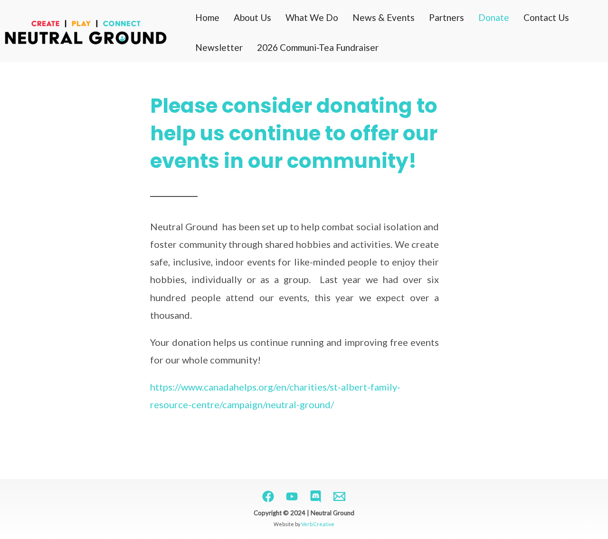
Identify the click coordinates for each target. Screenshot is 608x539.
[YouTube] (292, 496)
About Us (252, 17)
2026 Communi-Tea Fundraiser (318, 47)
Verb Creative (317, 524)
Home (207, 17)
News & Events (383, 17)
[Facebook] (268, 496)
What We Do (311, 17)
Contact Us (546, 17)
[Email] (339, 496)
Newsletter (219, 47)
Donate (493, 17)
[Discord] (316, 496)
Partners (446, 17)
